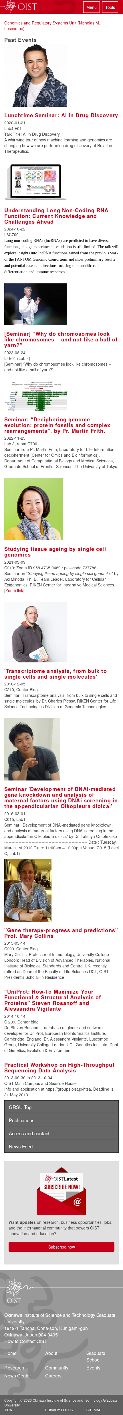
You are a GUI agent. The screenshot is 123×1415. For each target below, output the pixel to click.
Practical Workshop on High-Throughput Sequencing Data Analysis (59, 1067)
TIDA (8, 1409)
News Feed (21, 1146)
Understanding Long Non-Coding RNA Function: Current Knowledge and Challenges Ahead (56, 216)
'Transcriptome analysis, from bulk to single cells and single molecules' (55, 673)
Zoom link (14, 590)
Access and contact (29, 1133)
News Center (17, 1375)
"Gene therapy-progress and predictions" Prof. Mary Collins (61, 933)
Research (14, 1367)
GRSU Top (20, 1107)
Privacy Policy (59, 1409)
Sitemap (93, 1409)
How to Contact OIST (25, 1341)
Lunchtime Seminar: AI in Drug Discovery (61, 115)
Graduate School (95, 1356)
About (51, 1353)
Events (93, 1367)
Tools (110, 7)
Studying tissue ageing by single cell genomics (55, 551)
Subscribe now (61, 1247)
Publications (21, 1120)
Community (56, 1367)
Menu (91, 7)
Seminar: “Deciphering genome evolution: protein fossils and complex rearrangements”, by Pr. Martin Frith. (57, 425)
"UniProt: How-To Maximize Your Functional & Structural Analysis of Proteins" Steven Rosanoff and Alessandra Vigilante (52, 1000)
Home (10, 1353)
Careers (53, 1375)
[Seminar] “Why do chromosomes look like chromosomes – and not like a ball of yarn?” (61, 339)
